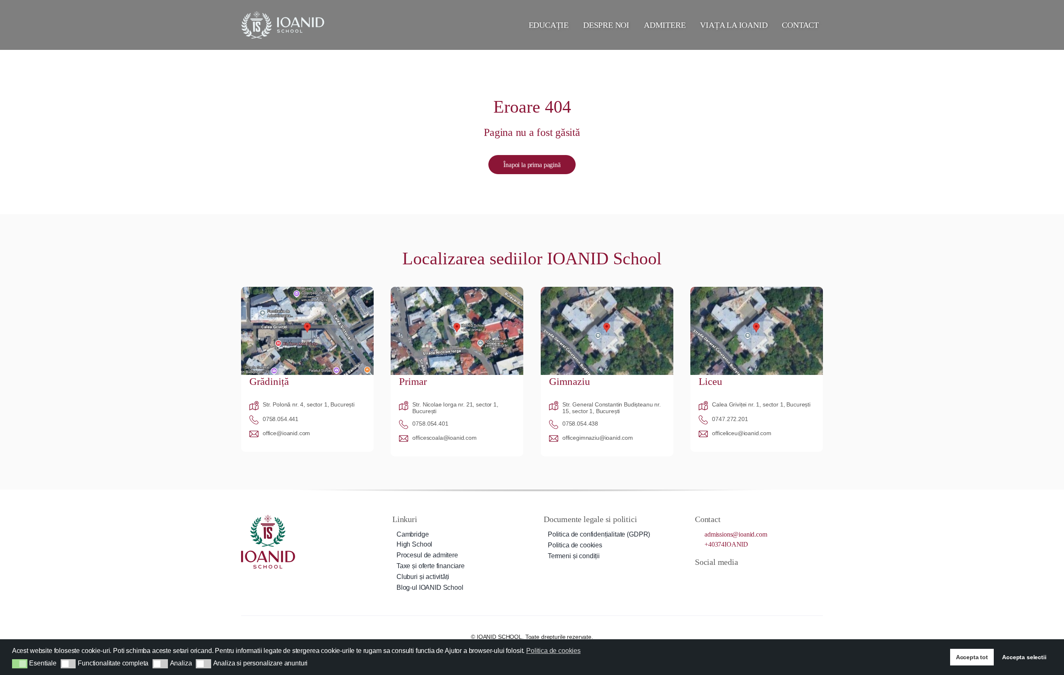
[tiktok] (713, 576)
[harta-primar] (457, 289)
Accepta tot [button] (972, 657)
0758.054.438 (580, 423)
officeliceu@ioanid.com (741, 433)
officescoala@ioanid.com (444, 437)
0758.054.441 (280, 419)
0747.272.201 (730, 419)
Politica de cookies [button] (553, 650)
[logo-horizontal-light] (282, 14)
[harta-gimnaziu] (607, 289)
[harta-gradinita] (307, 289)
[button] (19, 663)
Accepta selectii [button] (1024, 657)
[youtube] (728, 576)
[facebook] (698, 576)
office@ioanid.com (286, 433)
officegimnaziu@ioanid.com (597, 437)
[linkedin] (742, 576)
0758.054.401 (430, 423)
